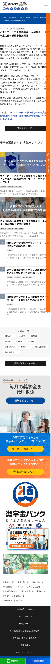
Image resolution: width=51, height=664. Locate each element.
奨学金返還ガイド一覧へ (25, 363)
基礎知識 (34, 336)
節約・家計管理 (10, 347)
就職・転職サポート (12, 352)
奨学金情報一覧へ (25, 128)
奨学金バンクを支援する (49, 164)
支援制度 (19, 341)
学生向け (8, 341)
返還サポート (25, 347)
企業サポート (9, 336)
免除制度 (22, 336)
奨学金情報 (7, 587)
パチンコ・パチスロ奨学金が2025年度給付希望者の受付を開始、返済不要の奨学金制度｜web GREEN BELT (25, 115)
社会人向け (31, 341)
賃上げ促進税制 (40, 347)
